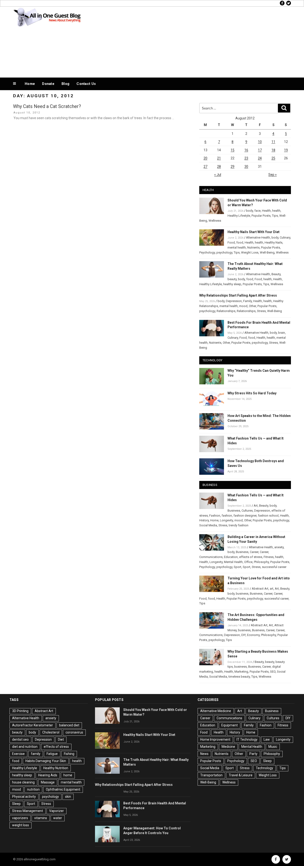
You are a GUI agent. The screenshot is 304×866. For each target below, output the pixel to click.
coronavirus (74, 732)
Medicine (228, 747)
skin (68, 796)
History (204, 520)
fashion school (268, 515)
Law (267, 739)
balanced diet (69, 725)
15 (232, 150)
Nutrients (253, 247)
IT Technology (247, 739)
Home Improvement (215, 739)
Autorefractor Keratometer (32, 725)
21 (219, 158)
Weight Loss (249, 252)
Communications (211, 557)
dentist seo (20, 739)
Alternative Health (258, 237)
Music (272, 747)
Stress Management (27, 811)
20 (205, 158)
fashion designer (244, 515)
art (271, 588)
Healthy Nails (273, 242)
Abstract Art (260, 588)
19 (286, 150)
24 (260, 158)
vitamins (40, 818)
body (249, 210)
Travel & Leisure (240, 775)
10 (260, 142)
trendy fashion (238, 525)
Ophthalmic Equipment (63, 789)
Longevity (226, 520)
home (67, 775)
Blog (65, 84)
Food (231, 242)
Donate (48, 84)
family (35, 754)
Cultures (247, 510)
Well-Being (267, 252)
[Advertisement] (200, 41)
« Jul (217, 174)
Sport (237, 567)
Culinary (285, 237)
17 (260, 150)
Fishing (69, 754)
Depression (234, 301)
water (57, 818)
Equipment (229, 725)
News (204, 754)
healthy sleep (232, 284)
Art (256, 505)
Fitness (269, 557)
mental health (237, 247)
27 (205, 166)
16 (246, 150)
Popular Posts (261, 215)
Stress (261, 311)
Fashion (214, 515)
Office (248, 562)
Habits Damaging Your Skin (45, 761)
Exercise (18, 754)
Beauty (275, 274)
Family (247, 301)
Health (266, 210)
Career (254, 552)
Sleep (16, 804)
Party (253, 754)
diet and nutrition (25, 747)
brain (281, 332)
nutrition (33, 789)
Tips (275, 215)
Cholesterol (50, 732)
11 (273, 142)
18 (273, 150)
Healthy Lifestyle (239, 215)
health (276, 210)
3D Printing (20, 711)
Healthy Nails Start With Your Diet (254, 232)
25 (273, 158)
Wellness (215, 220)
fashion (227, 515)
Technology (264, 768)
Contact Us (86, 84)
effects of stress (250, 557)
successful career (274, 567)
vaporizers (20, 818)
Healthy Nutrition (55, 768)
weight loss (20, 825)
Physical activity (24, 796)
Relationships (226, 311)
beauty (232, 279)
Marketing (241, 671)
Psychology (207, 252)
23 (246, 158)
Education (231, 557)
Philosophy (261, 562)
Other (252, 306)
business (242, 593)
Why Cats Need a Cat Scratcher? (47, 106)
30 (246, 166)
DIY (243, 635)
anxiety (279, 547)
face (257, 210)
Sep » (272, 174)
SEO (273, 671)
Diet (61, 739)
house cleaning (23, 782)
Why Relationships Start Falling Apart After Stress (238, 295)
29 (232, 166)
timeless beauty (239, 676)
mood (243, 306)
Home (30, 84)
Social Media (208, 525)
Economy (253, 635)
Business (234, 510)
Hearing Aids (47, 775)
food (239, 242)
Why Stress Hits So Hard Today (252, 393)
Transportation (211, 775)
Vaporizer (56, 811)
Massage (48, 782)
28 (219, 166)
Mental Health (233, 562)
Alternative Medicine (215, 711)
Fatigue (52, 754)
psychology (224, 252)
